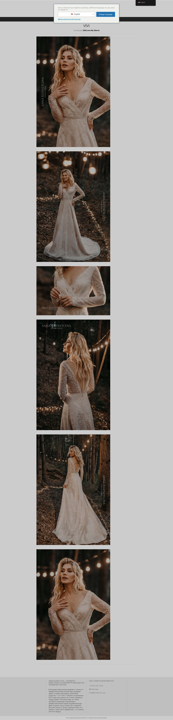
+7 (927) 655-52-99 (96, 686)
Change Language (105, 14)
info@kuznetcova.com (97, 693)
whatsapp (94, 689)
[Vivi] (73, 93)
